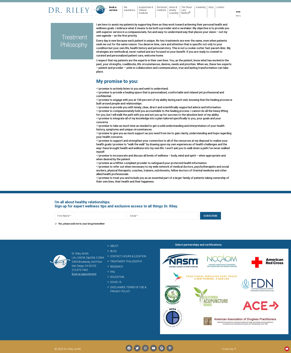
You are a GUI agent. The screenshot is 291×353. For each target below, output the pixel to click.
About (114, 245)
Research (116, 266)
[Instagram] (145, 348)
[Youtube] (153, 348)
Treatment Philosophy (126, 261)
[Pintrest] (170, 348)
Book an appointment (84, 274)
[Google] (161, 348)
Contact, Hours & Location (128, 256)
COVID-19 (115, 281)
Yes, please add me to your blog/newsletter (81, 223)
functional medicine (161, 9)
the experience (129, 9)
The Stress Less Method (186, 10)
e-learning (201, 7)
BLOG (113, 250)
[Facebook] (129, 348)
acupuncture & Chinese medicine (146, 10)
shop (210, 7)
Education (117, 276)
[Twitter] (137, 348)
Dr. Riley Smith (72, 349)
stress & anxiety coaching (173, 10)
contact (220, 7)
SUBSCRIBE (210, 215)
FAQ (112, 271)
